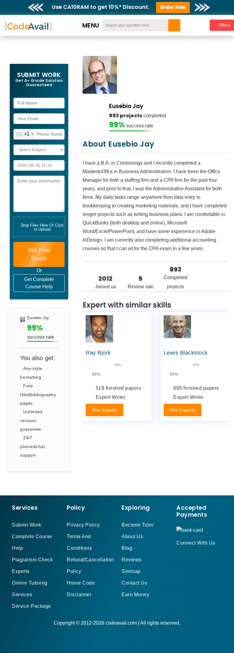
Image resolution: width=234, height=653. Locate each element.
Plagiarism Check (32, 559)
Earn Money (135, 594)
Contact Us (134, 583)
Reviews (132, 559)
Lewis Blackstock (186, 353)
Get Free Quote (39, 254)
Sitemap (131, 571)
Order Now (173, 7)
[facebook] (178, 553)
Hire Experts (104, 409)
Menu (90, 25)
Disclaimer (79, 594)
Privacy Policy (83, 524)
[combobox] (24, 134)
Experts (21, 571)
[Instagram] (193, 553)
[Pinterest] (186, 553)
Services (22, 594)
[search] (174, 25)
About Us (132, 536)
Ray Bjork (98, 353)
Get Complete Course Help (39, 283)
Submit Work (26, 524)
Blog (127, 548)
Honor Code (81, 583)
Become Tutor (138, 524)
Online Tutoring (30, 583)
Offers (224, 25)
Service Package (31, 606)
